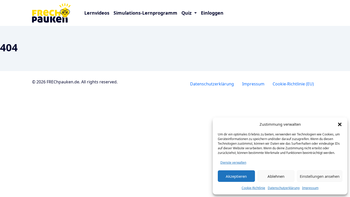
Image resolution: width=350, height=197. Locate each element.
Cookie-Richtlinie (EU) (293, 84)
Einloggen (212, 13)
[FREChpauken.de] (55, 13)
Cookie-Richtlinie (253, 188)
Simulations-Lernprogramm (145, 13)
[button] (339, 124)
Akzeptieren (236, 176)
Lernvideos (96, 13)
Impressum (310, 188)
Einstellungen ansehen (319, 176)
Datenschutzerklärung (284, 188)
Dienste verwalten (233, 162)
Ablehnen (275, 176)
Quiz (187, 13)
